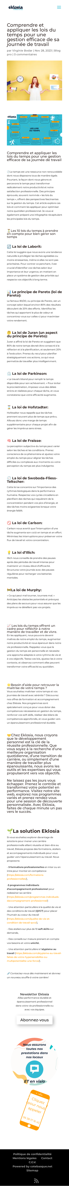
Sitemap (32, 1170)
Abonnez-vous (34, 1020)
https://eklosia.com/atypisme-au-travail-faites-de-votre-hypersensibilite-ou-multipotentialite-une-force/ (34, 957)
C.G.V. (32, 1162)
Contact (46, 1158)
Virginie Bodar (22, 50)
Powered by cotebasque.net (32, 1166)
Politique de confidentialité (32, 1154)
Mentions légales (24, 1158)
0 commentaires (25, 54)
